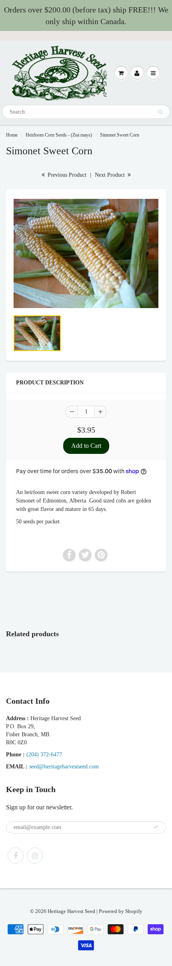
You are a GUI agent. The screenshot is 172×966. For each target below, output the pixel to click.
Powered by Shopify (120, 911)
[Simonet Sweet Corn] (86, 253)
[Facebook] (16, 856)
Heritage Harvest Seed (71, 911)
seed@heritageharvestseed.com (64, 767)
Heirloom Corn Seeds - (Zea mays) (59, 135)
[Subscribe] (156, 827)
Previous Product (66, 175)
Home (12, 135)
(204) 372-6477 (44, 755)
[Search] (160, 112)
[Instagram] (35, 856)
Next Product (110, 175)
